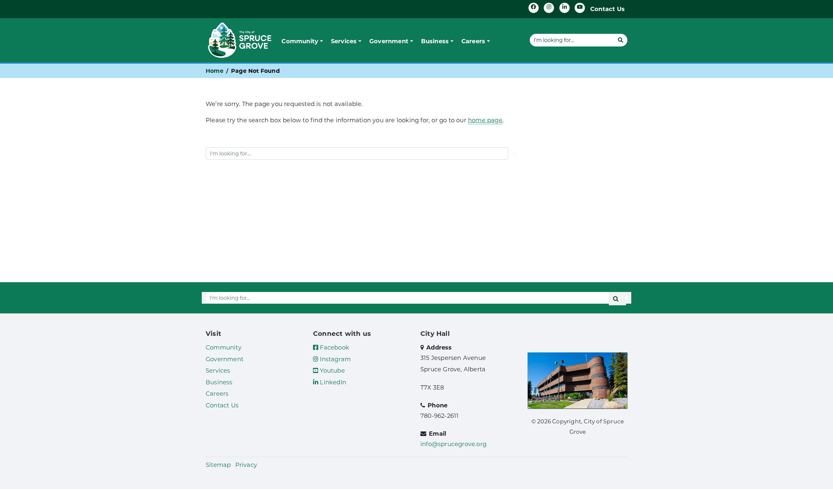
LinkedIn (332, 382)
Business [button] (435, 41)
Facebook (333, 347)
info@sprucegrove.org (453, 444)
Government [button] (388, 41)
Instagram (334, 359)
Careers (217, 393)
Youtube (331, 370)
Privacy (246, 465)
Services (218, 370)
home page (485, 120)
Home (215, 70)
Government (224, 359)
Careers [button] (473, 41)
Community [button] (299, 41)
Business (219, 382)
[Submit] (620, 40)
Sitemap (218, 465)
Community (223, 347)
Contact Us (607, 9)
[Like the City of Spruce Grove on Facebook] (533, 8)
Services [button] (344, 41)
